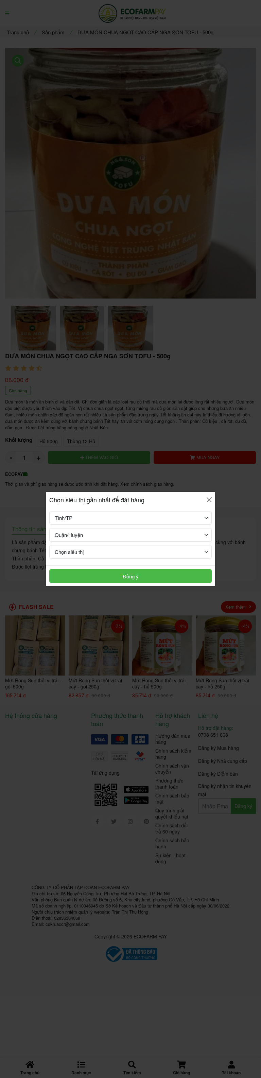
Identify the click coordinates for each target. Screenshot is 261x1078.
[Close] (209, 500)
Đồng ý (131, 576)
